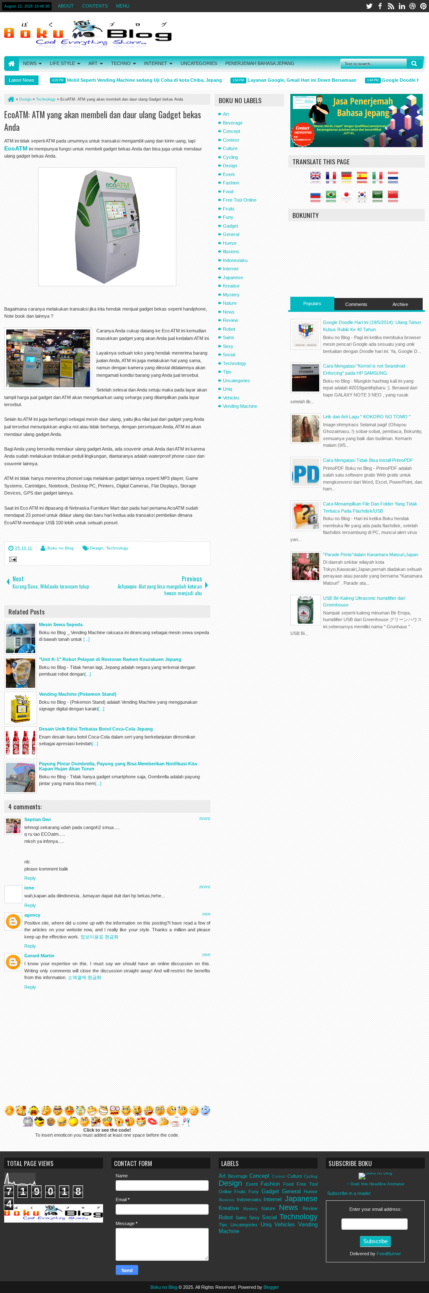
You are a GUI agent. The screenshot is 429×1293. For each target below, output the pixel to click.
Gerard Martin (39, 955)
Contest (231, 140)
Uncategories (236, 380)
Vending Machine (240, 406)
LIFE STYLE (62, 63)
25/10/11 (204, 819)
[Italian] (379, 180)
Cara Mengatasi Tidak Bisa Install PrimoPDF (368, 460)
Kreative (231, 285)
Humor (230, 243)
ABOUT (66, 5)
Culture (230, 148)
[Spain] (364, 180)
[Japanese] (348, 199)
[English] (317, 180)
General (231, 234)
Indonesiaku (235, 260)
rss (390, 6)
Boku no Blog (60, 548)
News (229, 311)
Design (96, 548)
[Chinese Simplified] (395, 199)
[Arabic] (379, 199)
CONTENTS (95, 5)
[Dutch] (395, 180)
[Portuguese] (333, 199)
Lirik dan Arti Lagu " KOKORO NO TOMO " (367, 416)
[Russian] (317, 199)
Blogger (271, 1287)
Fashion (231, 182)
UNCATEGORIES (199, 63)
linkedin (401, 6)
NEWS (29, 63)
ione (29, 887)
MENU (122, 5)
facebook (380, 6)
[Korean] (364, 199)
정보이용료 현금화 (99, 936)
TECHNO (121, 63)
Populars (312, 303)
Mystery (231, 294)
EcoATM (16, 148)
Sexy (228, 346)
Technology (117, 548)
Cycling (230, 157)
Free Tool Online (239, 199)
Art (226, 114)
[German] (348, 180)
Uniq (227, 388)
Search (415, 64)
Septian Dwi (37, 819)
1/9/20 (206, 914)
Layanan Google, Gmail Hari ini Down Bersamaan (291, 80)
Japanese (233, 277)
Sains (228, 337)
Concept (231, 131)
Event (229, 174)
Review (230, 320)
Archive (400, 304)
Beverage (233, 122)
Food (228, 191)
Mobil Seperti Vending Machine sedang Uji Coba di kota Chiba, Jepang (133, 80)
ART (93, 63)
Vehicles (231, 397)
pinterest (423, 6)
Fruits (229, 208)
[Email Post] (12, 560)
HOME (11, 63)
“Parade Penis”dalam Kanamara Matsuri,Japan (370, 554)
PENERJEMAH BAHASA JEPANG (260, 63)
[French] (333, 180)
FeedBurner (389, 1253)
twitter (369, 6)
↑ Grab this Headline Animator (375, 1184)
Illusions (231, 251)
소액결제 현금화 (84, 977)
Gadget (230, 225)
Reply (30, 878)
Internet (230, 268)
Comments (356, 304)
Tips (227, 371)
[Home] (10, 99)
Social (229, 354)
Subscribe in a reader (349, 1193)
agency (32, 914)
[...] (86, 639)
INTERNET (155, 63)
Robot (229, 329)
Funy (228, 217)
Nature (230, 303)
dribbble (412, 6)
